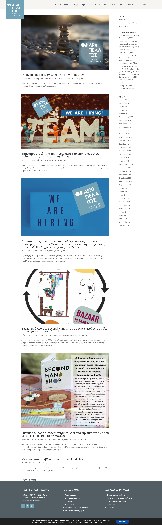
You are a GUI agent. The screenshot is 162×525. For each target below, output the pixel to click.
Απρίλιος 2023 (124, 134)
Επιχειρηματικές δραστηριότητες (119, 498)
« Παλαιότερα (29, 479)
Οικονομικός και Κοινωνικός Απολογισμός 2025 (53, 75)
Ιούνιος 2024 (123, 110)
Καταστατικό (70, 504)
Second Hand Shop (40, 335)
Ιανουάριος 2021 (125, 141)
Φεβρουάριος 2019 (126, 164)
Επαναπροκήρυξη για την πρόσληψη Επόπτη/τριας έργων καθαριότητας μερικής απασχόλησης (60, 155)
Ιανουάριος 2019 (125, 168)
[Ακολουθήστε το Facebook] (23, 506)
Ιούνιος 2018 (123, 192)
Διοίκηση (68, 501)
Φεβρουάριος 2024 (126, 117)
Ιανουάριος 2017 (125, 226)
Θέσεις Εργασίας (60, 160)
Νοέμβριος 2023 (125, 124)
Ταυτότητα (55, 5)
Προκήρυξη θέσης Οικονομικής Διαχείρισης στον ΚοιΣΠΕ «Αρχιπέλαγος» (129, 88)
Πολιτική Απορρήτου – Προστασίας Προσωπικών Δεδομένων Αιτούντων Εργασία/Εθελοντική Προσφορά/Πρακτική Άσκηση (129, 58)
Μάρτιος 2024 (124, 113)
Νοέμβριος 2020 (125, 147)
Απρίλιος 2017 (124, 219)
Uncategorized (38, 78)
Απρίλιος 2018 (124, 198)
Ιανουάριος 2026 (125, 103)
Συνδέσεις (131, 5)
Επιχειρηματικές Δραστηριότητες (77, 5)
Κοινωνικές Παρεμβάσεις (75, 78)
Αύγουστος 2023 (125, 130)
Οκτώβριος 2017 (125, 205)
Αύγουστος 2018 (125, 185)
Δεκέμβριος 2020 (125, 144)
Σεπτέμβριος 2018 (125, 181)
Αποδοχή (122, 521)
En (155, 5)
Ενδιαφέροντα (60, 78)
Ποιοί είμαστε (70, 495)
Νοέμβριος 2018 (125, 175)
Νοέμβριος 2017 (125, 202)
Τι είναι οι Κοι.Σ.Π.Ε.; (73, 498)
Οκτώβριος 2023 (125, 127)
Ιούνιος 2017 (123, 212)
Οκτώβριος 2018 (125, 178)
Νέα (96, 5)
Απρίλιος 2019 (124, 158)
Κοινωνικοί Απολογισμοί (74, 511)
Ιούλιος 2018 (123, 188)
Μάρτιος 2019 (124, 161)
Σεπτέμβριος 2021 (125, 137)
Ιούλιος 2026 (123, 100)
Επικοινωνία (143, 5)
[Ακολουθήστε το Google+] (32, 506)
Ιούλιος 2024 (123, 107)
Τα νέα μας (111, 504)
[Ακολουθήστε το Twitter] (27, 506)
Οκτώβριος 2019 (125, 154)
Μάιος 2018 (123, 195)
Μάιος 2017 (123, 215)
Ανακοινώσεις (49, 78)
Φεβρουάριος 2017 (126, 222)
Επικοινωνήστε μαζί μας (116, 495)
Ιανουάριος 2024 (125, 120)
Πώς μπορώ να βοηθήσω (113, 5)
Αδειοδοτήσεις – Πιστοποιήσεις (77, 507)
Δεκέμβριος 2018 (125, 171)
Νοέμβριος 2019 (125, 151)
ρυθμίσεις (98, 523)
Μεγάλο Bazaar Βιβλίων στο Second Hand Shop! (53, 459)
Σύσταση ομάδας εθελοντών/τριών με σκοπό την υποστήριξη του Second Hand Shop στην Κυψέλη (65, 434)
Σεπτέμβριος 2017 (125, 209)
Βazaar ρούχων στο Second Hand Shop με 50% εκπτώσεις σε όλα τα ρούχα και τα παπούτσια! (64, 329)
